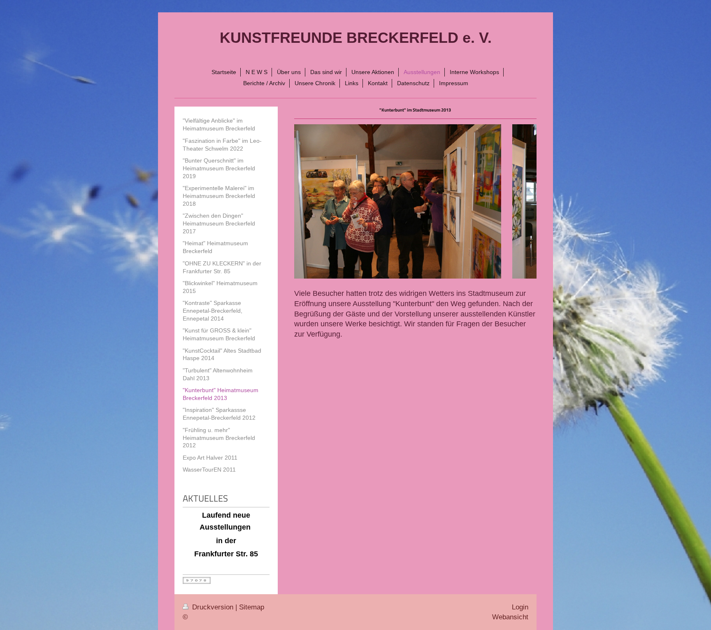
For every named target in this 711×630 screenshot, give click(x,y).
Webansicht (510, 617)
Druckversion (212, 607)
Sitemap (251, 607)
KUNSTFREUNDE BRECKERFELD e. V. (356, 37)
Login (520, 607)
